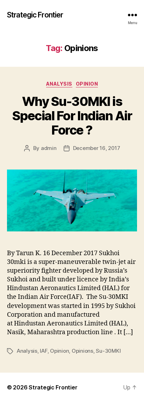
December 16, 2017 (96, 148)
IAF (43, 350)
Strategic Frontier (35, 15)
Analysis (59, 84)
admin (49, 148)
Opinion (87, 84)
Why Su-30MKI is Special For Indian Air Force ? (72, 116)
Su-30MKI (108, 350)
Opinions (82, 350)
